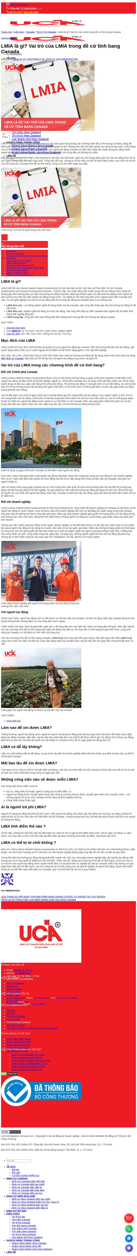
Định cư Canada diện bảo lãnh (28, 1190)
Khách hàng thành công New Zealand (32, 1249)
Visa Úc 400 (12, 992)
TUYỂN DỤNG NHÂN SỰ (25, 1175)
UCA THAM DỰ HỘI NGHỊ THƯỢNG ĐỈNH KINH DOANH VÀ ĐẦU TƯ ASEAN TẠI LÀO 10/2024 (53, 896)
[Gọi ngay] (129, 1229)
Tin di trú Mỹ (13, 1019)
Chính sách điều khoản (18, 1039)
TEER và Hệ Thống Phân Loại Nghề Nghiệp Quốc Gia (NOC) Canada (38, 899)
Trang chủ (6, 32)
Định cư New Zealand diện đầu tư (30, 1207)
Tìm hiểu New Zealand (26, 132)
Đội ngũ (16, 1172)
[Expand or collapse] (2, 243)
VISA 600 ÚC (13, 720)
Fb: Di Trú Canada (13, 1000)
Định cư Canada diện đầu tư (27, 1057)
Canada (30, 32)
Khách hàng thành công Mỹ (26, 1246)
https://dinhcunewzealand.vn (27, 1069)
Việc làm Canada (15, 1025)
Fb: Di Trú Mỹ (11, 1002)
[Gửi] (7, 1164)
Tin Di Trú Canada (46, 32)
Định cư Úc (12, 986)
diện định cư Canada (12, 358)
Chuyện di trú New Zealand (66, 998)
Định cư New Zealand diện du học (30, 1063)
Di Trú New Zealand (41, 998)
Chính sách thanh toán (18, 1041)
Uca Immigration (38, 1004)
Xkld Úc (16, 330)
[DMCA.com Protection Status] (11, 1133)
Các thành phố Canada (24, 1228)
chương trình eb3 (15, 327)
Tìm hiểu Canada (21, 1219)
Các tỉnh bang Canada (24, 1225)
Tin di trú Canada (15, 1016)
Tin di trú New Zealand (26, 135)
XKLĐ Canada (14, 989)
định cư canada (17, 1178)
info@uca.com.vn (18, 4)
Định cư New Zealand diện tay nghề (31, 1060)
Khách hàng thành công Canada (29, 1243)
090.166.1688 (31, 12)
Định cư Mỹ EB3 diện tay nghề (28, 1066)
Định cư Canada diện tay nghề (28, 1054)
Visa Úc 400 (12, 333)
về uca (11, 1166)
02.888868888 (28, 8)
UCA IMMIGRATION (67, 59)
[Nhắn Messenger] (129, 1248)
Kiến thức (19, 32)
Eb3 (26, 1002)
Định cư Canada (15, 983)
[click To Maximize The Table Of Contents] (4, 237)
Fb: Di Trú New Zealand (15, 998)
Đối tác (15, 1169)
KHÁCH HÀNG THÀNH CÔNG (23, 1240)
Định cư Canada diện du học (27, 1193)
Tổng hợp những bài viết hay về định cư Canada (32, 1028)
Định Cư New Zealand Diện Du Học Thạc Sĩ (35, 1202)
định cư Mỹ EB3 (16, 1210)
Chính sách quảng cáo (18, 1044)
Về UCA (10, 1010)
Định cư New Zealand (20, 1196)
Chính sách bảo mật (17, 1047)
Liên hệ (11, 155)
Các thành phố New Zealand (30, 139)
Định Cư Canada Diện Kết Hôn (28, 1181)
